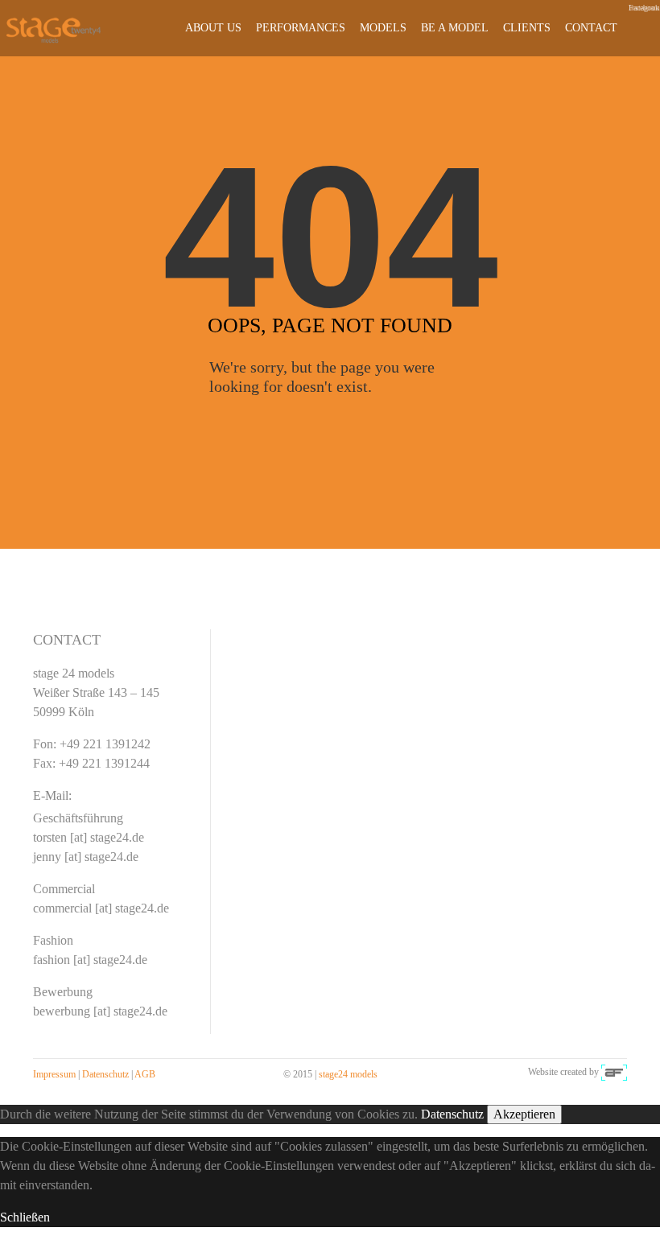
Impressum (54, 1074)
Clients (527, 28)
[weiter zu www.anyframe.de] (614, 1071)
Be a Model (455, 28)
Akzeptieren (524, 1114)
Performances (300, 28)
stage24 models (348, 1074)
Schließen (25, 1217)
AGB (144, 1074)
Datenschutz (105, 1074)
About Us (213, 28)
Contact (591, 28)
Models (383, 28)
